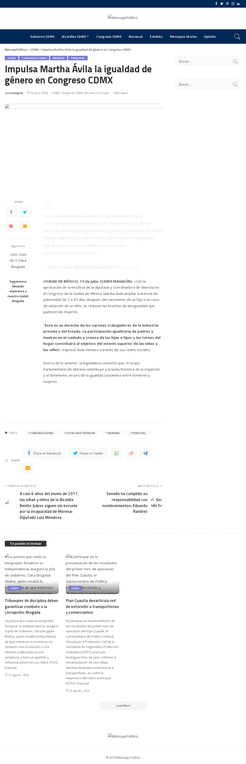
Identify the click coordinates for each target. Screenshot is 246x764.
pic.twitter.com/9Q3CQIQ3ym (70, 252)
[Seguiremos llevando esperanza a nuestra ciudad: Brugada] (18, 264)
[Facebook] (216, 4)
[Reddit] (131, 453)
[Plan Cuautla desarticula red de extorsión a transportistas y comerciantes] (93, 574)
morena (114, 433)
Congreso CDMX (34, 58)
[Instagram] (233, 4)
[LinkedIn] (238, 4)
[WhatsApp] (117, 453)
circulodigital (14, 93)
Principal (78, 58)
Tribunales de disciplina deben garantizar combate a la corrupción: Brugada (31, 606)
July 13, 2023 (127, 267)
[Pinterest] (227, 4)
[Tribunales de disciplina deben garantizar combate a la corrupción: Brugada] (32, 574)
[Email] (25, 226)
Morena (59, 58)
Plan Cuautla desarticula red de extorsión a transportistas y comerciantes (92, 606)
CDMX (12, 58)
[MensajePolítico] (123, 18)
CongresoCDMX (41, 433)
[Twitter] (222, 4)
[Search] (237, 36)
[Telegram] (145, 453)
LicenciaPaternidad (80, 433)
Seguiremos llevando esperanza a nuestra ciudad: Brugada (18, 291)
